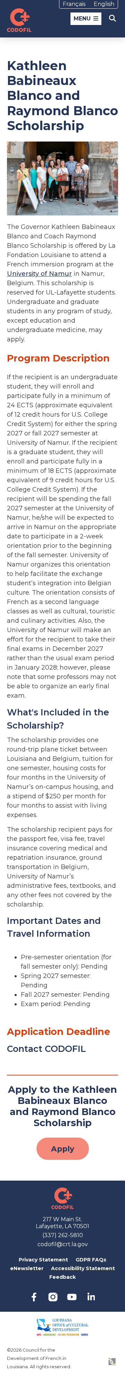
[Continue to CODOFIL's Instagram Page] (53, 1297)
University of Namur (39, 274)
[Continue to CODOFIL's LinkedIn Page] (91, 1297)
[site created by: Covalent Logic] (100, 1365)
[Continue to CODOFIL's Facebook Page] (34, 1297)
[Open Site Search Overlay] (112, 18)
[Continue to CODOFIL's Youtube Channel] (72, 1297)
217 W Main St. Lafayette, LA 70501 (62, 1223)
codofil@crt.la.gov (63, 1244)
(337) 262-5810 (62, 1235)
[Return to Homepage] (19, 20)
